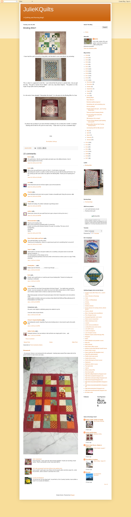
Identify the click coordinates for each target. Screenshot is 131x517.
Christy (87, 302)
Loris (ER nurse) (89, 329)
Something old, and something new (96, 104)
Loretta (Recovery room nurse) (93, 327)
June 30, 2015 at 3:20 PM (34, 187)
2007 (86, 158)
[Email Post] (35, 148)
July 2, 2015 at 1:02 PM (34, 326)
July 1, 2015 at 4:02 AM (34, 270)
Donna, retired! (89, 311)
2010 (86, 151)
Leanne (87, 323)
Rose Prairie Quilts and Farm (35, 238)
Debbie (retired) (89, 306)
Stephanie (88, 362)
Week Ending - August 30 (99, 461)
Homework (26, 350)
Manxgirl (88, 472)
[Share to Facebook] (44, 148)
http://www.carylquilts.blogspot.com (94, 376)
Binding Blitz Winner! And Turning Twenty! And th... (95, 125)
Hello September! (37, 459)
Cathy (29, 201)
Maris (86, 338)
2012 (86, 147)
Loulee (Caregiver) (90, 330)
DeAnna (87, 304)
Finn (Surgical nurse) (90, 315)
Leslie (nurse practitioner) (91, 325)
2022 (86, 64)
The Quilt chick (89, 366)
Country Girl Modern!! (38, 478)
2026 (86, 55)
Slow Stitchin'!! (90, 99)
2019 (86, 71)
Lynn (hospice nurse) (90, 332)
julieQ (96, 39)
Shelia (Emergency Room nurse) (93, 360)
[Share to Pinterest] (45, 148)
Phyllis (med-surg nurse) (91, 356)
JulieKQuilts (38, 9)
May (88, 130)
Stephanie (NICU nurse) (91, 364)
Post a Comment (30, 339)
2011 (86, 149)
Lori (29, 182)
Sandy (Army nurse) (90, 358)
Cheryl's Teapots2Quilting (35, 320)
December (90, 82)
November (90, 84)
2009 (86, 153)
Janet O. (30, 249)
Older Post (74, 342)
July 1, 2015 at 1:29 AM (34, 260)
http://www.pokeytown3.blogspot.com (94, 388)
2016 (86, 78)
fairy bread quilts (89, 372)
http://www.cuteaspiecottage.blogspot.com (96, 378)
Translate (96, 233)
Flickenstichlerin (32, 220)
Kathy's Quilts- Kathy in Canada (94, 419)
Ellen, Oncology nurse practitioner (94, 313)
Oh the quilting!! (91, 106)
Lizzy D (30, 286)
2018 (86, 73)
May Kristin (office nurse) (91, 346)
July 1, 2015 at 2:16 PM (34, 281)
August (89, 91)
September (90, 89)
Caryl (86, 298)
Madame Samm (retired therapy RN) (94, 334)
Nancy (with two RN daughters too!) (94, 352)
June (88, 95)
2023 (86, 62)
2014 (86, 142)
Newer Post (27, 342)
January (89, 139)
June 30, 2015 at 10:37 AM (35, 163)
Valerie (87, 368)
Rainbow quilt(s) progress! (93, 102)
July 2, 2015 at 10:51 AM (34, 314)
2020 (86, 69)
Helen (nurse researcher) (91, 319)
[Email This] (38, 148)
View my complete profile (90, 48)
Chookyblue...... (32, 265)
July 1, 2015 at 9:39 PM (34, 302)
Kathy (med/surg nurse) (91, 321)
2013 (86, 144)
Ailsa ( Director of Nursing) (92, 296)
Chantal (30, 192)
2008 (86, 156)
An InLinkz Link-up (51, 141)
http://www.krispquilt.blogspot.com (94, 379)
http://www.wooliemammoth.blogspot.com (96, 390)
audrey (29, 211)
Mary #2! (87, 342)
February (89, 137)
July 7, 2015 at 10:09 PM (34, 335)
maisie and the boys (91, 432)
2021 (86, 66)
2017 (86, 75)
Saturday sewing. (98, 434)
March (88, 135)
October (89, 86)
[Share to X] (42, 148)
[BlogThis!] (40, 148)
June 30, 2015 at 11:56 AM (34, 177)
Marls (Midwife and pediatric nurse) (94, 340)
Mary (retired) (88, 344)
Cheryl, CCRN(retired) (91, 300)
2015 (86, 80)
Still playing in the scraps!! (93, 118)
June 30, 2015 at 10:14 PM (35, 244)
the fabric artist (89, 392)
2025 (86, 57)
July (88, 93)
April (88, 133)
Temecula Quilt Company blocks (95, 112)
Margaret (87, 336)
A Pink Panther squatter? (99, 448)
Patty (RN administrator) (91, 354)
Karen (29, 157)
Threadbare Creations (92, 459)
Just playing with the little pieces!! (95, 128)
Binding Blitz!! (90, 97)
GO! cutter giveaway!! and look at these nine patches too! (47, 468)
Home (51, 342)
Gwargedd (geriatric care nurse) (93, 317)
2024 (86, 60)
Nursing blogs (88, 202)
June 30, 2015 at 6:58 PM (34, 215)
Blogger (72, 495)
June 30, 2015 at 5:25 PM (34, 196)
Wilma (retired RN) (90, 370)
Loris (29, 168)
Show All (106, 484)
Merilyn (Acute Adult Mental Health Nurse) (96, 348)
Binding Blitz (88, 165)
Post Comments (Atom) (36, 345)
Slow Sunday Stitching (99, 421)
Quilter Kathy (31, 331)
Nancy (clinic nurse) (90, 350)
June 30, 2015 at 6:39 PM (34, 206)
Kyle (29, 275)
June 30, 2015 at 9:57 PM (34, 233)
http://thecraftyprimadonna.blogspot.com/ (95, 374)
